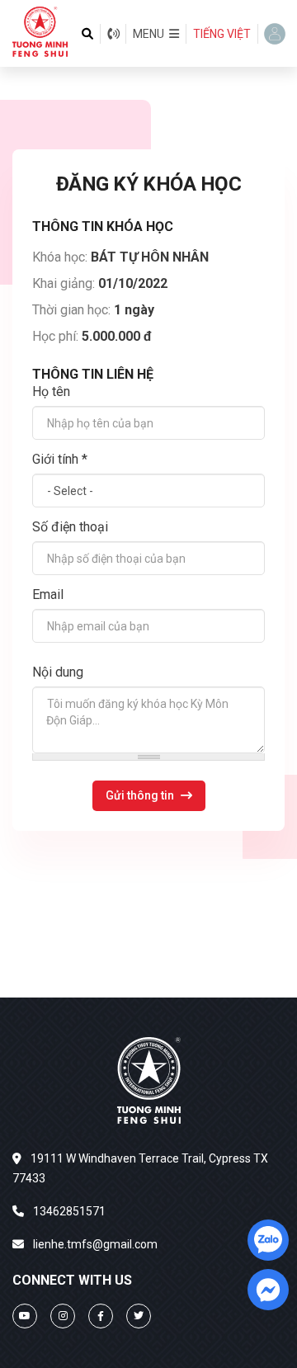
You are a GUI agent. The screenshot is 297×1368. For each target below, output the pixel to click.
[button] (156, 34)
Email (48, 594)
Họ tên (51, 391)
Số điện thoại (70, 527)
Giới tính (59, 459)
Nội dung (57, 672)
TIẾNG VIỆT (222, 33)
